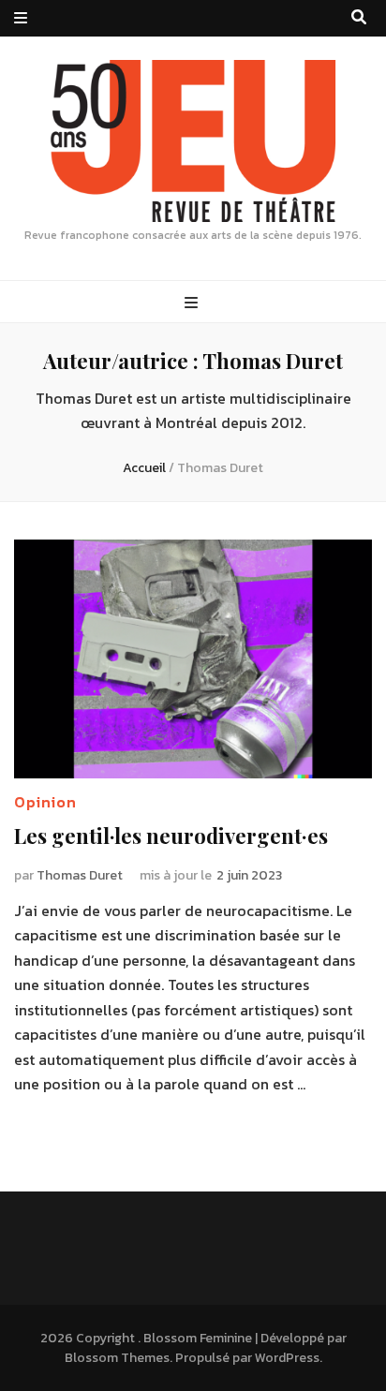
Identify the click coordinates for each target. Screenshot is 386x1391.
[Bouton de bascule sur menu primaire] (193, 303)
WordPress (287, 1358)
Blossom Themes (117, 1358)
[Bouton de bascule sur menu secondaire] (20, 18)
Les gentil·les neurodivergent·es (171, 835)
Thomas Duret (80, 875)
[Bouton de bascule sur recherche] (358, 17)
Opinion (45, 802)
